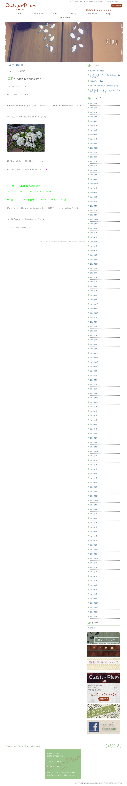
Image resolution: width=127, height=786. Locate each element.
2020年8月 (94, 322)
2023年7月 (94, 197)
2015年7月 (94, 572)
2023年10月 (94, 184)
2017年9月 (94, 456)
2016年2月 (94, 541)
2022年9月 (94, 228)
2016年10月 (94, 505)
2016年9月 (94, 509)
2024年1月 (94, 175)
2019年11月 (94, 358)
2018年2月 (94, 438)
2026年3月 (94, 112)
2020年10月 (94, 313)
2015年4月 (94, 585)
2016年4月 (94, 532)
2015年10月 (94, 558)
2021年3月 (94, 291)
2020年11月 (94, 309)
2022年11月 (94, 219)
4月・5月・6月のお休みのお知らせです (104, 86)
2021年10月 (94, 264)
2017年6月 (94, 469)
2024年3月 (94, 166)
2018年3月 (94, 433)
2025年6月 (94, 135)
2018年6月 (94, 420)
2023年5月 (94, 206)
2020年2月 (94, 344)
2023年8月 (94, 193)
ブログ (50, 242)
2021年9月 (94, 268)
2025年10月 (94, 121)
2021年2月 (94, 295)
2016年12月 (94, 496)
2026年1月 (94, 117)
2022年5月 (94, 237)
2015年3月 (94, 590)
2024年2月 (94, 170)
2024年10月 (94, 148)
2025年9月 (94, 126)
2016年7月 (94, 518)
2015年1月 (94, 599)
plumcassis (81, 242)
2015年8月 (94, 567)
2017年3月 (94, 483)
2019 (18, 65)
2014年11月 (94, 607)
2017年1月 (94, 491)
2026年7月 (94, 103)
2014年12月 (94, 603)
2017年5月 (94, 474)
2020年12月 (94, 304)
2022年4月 (94, 242)
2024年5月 (94, 161)
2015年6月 (94, 576)
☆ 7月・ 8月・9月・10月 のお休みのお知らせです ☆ (105, 76)
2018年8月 (94, 411)
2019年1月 (94, 393)
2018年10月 (94, 402)
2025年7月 (94, 130)
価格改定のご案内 (96, 81)
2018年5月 (94, 425)
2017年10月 (94, 451)
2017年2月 (94, 487)
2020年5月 (94, 335)
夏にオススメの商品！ (98, 71)
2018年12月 (94, 398)
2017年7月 (94, 465)
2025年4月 (94, 139)
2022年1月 (94, 255)
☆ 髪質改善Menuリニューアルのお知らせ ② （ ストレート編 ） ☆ (105, 91)
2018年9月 (94, 407)
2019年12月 (94, 353)
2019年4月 (94, 384)
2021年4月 (94, 286)
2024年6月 (94, 157)
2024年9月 (94, 152)
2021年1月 (94, 300)
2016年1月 (94, 545)
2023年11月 (94, 179)
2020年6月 (94, 331)
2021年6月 (94, 277)
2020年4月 (94, 340)
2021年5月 (94, 282)
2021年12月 (94, 259)
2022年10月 (94, 224)
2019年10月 (94, 362)
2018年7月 (94, 416)
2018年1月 (94, 442)
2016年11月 (94, 500)
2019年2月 (94, 389)
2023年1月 (94, 215)
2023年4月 (94, 210)
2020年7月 (94, 326)
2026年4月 (94, 108)
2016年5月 (94, 527)
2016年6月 (94, 523)
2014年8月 (94, 616)
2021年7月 (94, 273)
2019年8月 (94, 367)
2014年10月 (94, 612)
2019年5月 (94, 380)
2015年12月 (94, 549)
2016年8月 (94, 514)
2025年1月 (94, 143)
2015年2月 (94, 594)
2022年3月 (94, 246)
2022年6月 (94, 233)
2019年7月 (94, 371)
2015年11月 (94, 554)
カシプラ (11, 65)
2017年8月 (94, 460)
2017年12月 (94, 447)
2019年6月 (94, 375)
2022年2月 (94, 251)
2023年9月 (94, 188)
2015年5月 (94, 581)
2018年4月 (94, 429)
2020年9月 (94, 317)
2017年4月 (94, 478)
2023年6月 (94, 201)
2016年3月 (94, 536)
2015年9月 (94, 563)
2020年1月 (94, 349)
